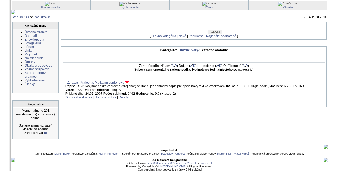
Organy (30, 62)
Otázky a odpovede (38, 65)
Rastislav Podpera (173, 153)
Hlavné (184, 50)
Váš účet (288, 7)
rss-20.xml (189, 163)
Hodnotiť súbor (105, 97)
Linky (28, 51)
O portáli (31, 36)
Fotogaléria (33, 43)
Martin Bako (62, 153)
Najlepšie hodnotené (221, 36)
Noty (194, 50)
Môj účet (31, 54)
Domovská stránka (78, 97)
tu (45, 133)
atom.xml (206, 163)
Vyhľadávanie (130, 7)
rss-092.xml (172, 163)
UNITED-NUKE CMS (171, 166)
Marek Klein (224, 153)
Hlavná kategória (163, 36)
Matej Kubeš (242, 153)
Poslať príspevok (37, 69)
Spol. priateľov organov (35, 75)
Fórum (209, 7)
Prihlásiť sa (21, 17)
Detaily (124, 97)
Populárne (196, 36)
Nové (182, 36)
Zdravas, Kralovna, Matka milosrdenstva (95, 82)
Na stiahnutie (34, 58)
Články (30, 84)
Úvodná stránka (50, 7)
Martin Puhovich (109, 153)
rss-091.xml (155, 163)
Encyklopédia (34, 39)
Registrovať (42, 17)
